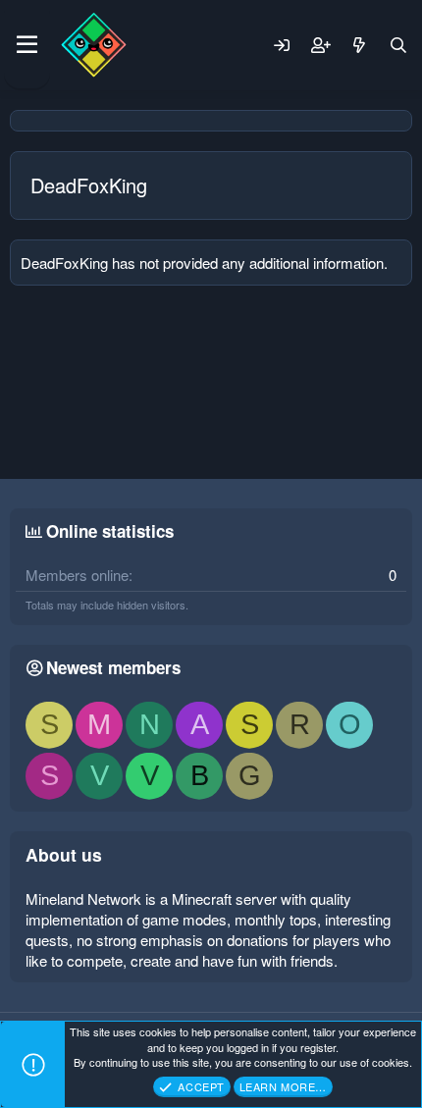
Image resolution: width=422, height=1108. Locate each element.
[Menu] (27, 45)
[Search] (398, 45)
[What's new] (359, 45)
